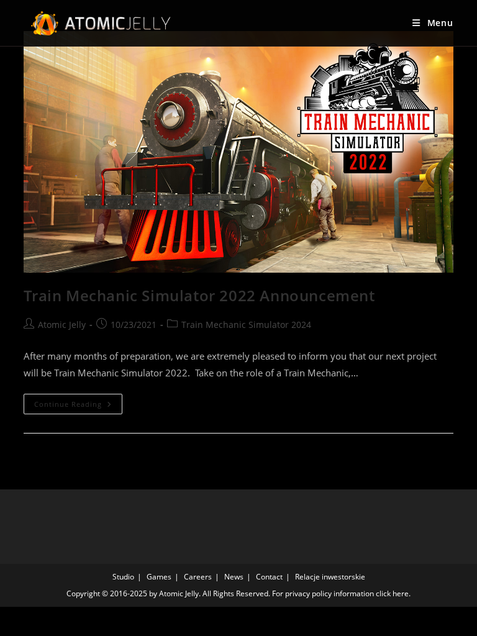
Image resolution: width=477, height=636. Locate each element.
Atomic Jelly (62, 324)
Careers (198, 576)
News (233, 576)
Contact (269, 576)
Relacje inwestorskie (330, 576)
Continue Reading (78, 406)
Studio (123, 576)
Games (159, 576)
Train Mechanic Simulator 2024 (246, 324)
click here (392, 593)
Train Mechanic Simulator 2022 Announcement (199, 295)
